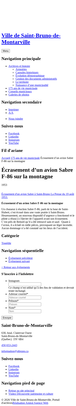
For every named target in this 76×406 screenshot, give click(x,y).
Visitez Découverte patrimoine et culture (30, 393)
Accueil (5, 157)
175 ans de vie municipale (25, 157)
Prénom (13, 300)
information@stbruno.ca (14, 351)
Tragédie (6, 243)
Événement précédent (20, 258)
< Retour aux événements (15, 267)
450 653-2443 (9, 345)
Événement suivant (19, 261)
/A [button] (10, 112)
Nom (12, 307)
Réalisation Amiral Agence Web (30, 402)
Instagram (13, 280)
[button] (13, 109)
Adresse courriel (18, 293)
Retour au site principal (21, 390)
